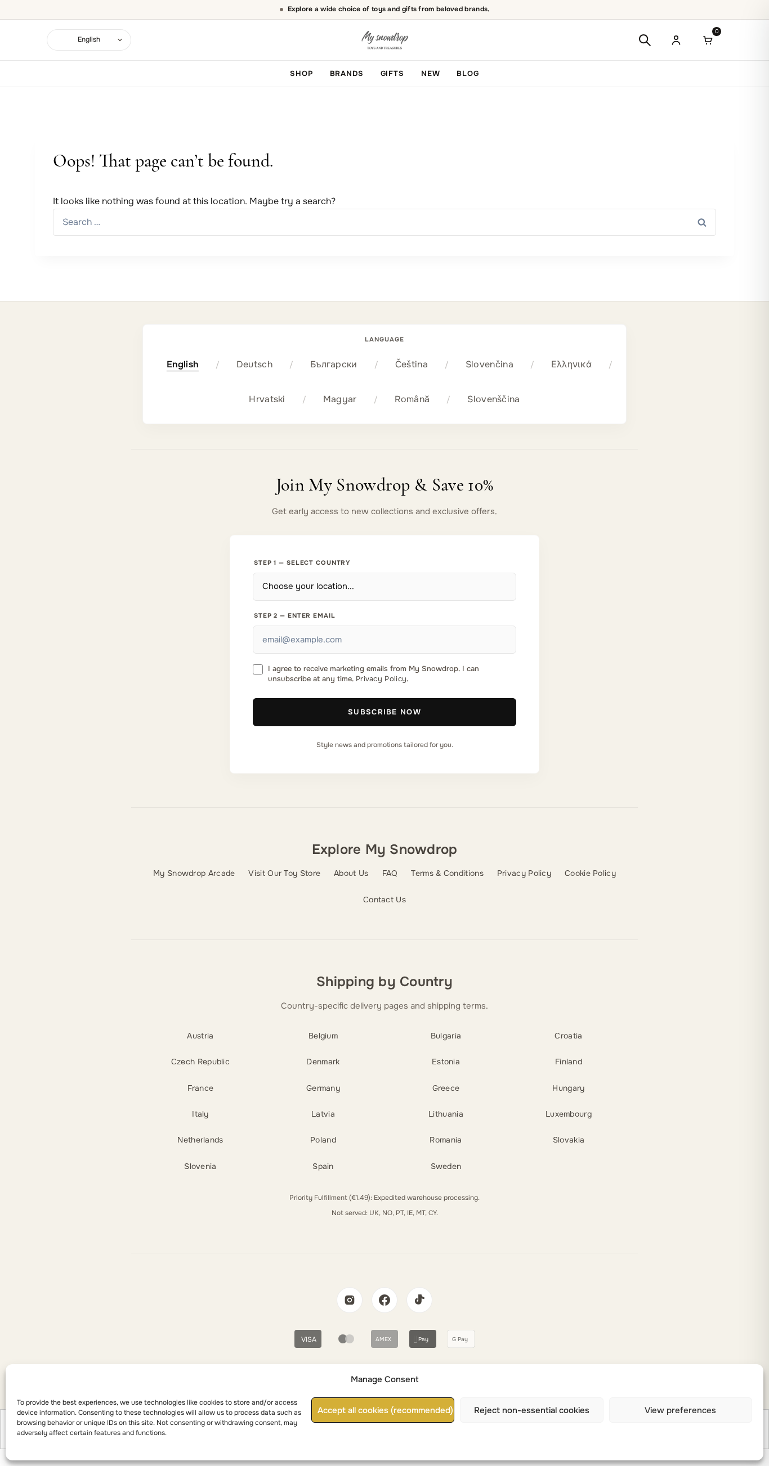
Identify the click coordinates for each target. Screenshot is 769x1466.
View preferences (680, 1410)
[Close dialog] (501, 625)
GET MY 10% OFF (384, 794)
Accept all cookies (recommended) (385, 1410)
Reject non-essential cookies (531, 1410)
